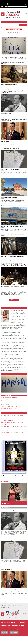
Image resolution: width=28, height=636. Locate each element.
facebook (2, 4)
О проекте (3, 605)
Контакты (9, 605)
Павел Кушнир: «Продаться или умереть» (10, 406)
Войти (2, 6)
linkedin (8, 4)
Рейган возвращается (6, 404)
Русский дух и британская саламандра (9, 399)
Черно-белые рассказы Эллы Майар (9, 397)
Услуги (14, 605)
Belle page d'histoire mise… (7, 432)
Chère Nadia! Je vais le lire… (7, 419)
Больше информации (17, 628)
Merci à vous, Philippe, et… (7, 422)
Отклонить (14, 632)
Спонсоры (19, 605)
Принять (4, 632)
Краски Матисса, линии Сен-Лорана (9, 408)
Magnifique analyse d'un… (6, 426)
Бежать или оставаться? (6, 402)
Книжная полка (5, 437)
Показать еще (14, 299)
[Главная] (14, 14)
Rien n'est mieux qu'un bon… (7, 415)
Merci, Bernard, (4, 430)
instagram (5, 4)
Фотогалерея (4, 481)
